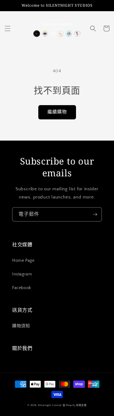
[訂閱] (95, 214)
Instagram (22, 274)
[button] (7, 28)
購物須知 (21, 326)
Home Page (23, 260)
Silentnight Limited (50, 405)
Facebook (21, 287)
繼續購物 (57, 112)
